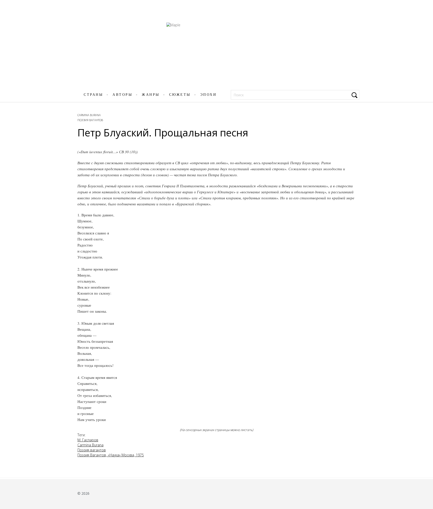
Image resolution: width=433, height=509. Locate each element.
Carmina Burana (89, 115)
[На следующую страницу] (426, 261)
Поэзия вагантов (90, 120)
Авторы (122, 95)
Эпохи (208, 95)
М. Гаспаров (87, 440)
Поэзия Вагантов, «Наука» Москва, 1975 (110, 455)
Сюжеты (180, 95)
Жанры (151, 95)
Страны (93, 95)
